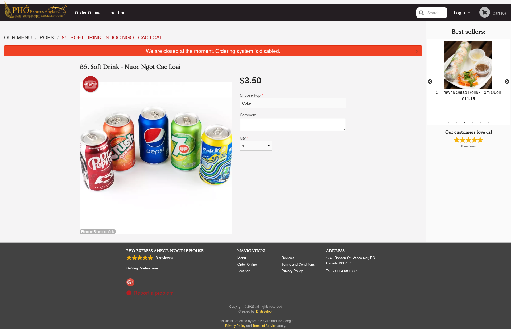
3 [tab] (464, 122)
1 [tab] (448, 122)
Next (507, 82)
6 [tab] (488, 122)
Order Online (88, 12)
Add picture (91, 84)
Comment (248, 114)
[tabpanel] (468, 75)
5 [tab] (480, 122)
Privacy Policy (292, 270)
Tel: (342, 270)
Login (459, 12)
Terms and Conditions (298, 264)
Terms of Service (265, 325)
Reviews (288, 257)
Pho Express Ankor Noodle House (165, 250)
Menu (241, 257)
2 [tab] (456, 122)
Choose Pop (251, 95)
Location (117, 12)
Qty (244, 138)
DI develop (264, 311)
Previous (430, 82)
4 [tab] (472, 122)
